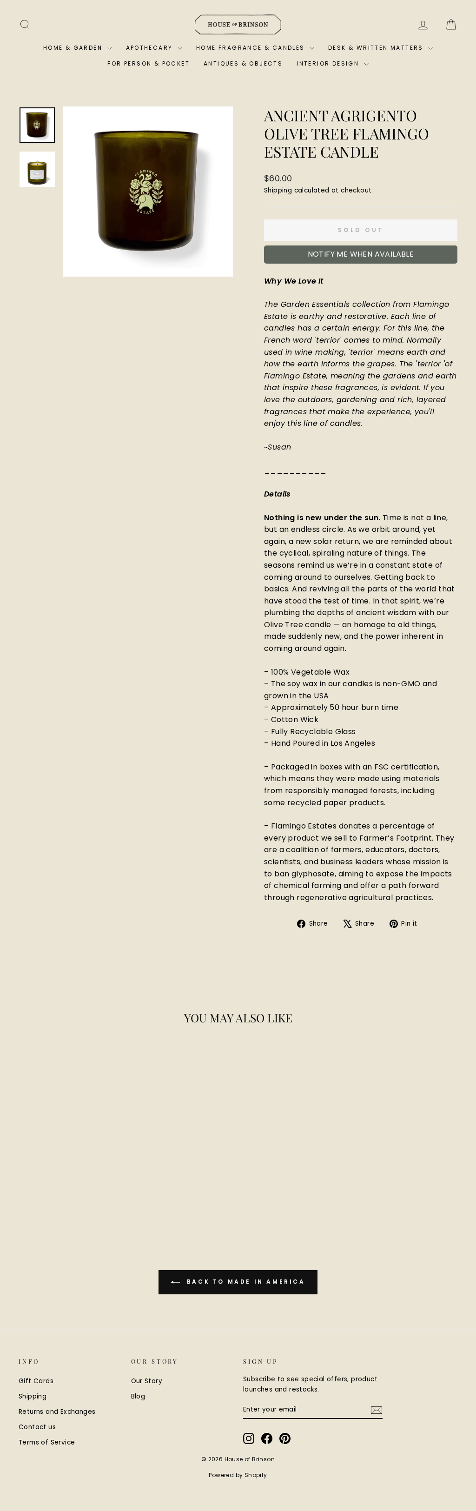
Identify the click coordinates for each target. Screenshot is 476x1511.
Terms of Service (47, 1442)
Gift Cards (36, 1381)
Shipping (278, 190)
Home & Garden (74, 48)
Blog (138, 1396)
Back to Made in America (244, 1282)
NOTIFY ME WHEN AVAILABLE (361, 254)
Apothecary (150, 48)
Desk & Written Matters (377, 48)
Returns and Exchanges (57, 1411)
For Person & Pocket (148, 63)
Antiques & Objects (243, 63)
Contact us (37, 1427)
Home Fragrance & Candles (251, 48)
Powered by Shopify (238, 1475)
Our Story (147, 1381)
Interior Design (329, 63)
